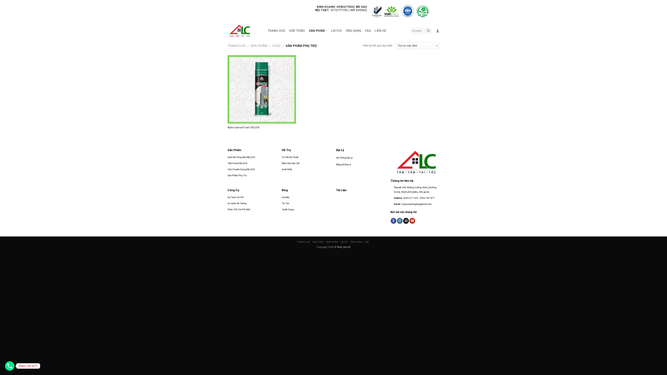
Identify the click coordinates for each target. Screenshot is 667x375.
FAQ (368, 30)
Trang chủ (276, 30)
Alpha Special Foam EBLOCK (244, 127)
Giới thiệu (297, 30)
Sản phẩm (258, 46)
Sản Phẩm (317, 30)
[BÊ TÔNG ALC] (241, 31)
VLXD (276, 46)
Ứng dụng (353, 30)
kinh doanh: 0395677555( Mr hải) (341, 7)
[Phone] (9, 366)
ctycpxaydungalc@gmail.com (416, 204)
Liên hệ (380, 30)
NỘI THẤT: (322, 10)
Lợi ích (336, 30)
